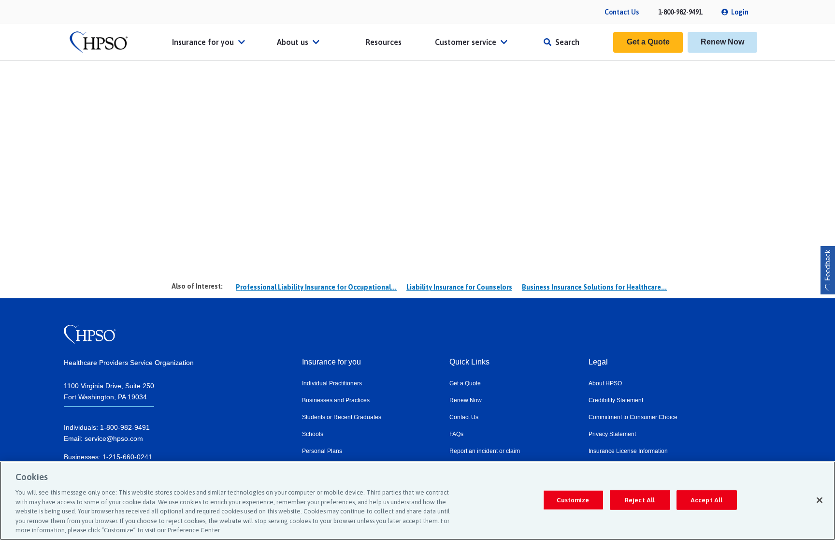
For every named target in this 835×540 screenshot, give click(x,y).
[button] (828, 270)
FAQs (456, 434)
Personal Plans (322, 451)
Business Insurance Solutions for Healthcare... (594, 287)
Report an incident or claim (484, 451)
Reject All (640, 499)
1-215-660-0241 (127, 457)
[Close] (819, 500)
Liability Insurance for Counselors (459, 287)
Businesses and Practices (336, 400)
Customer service (466, 42)
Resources (383, 42)
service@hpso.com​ (114, 438)
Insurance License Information (628, 451)
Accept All (706, 499)
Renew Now (722, 42)
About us (293, 42)
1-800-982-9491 (680, 12)
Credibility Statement (616, 400)
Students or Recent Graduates (341, 417)
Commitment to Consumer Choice (633, 417)
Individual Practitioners (332, 383)
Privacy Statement (612, 434)
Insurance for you (204, 42)
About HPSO (605, 383)
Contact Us (622, 12)
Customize (573, 499)
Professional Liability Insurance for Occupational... (316, 287)
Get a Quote (648, 42)
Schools (312, 434)
